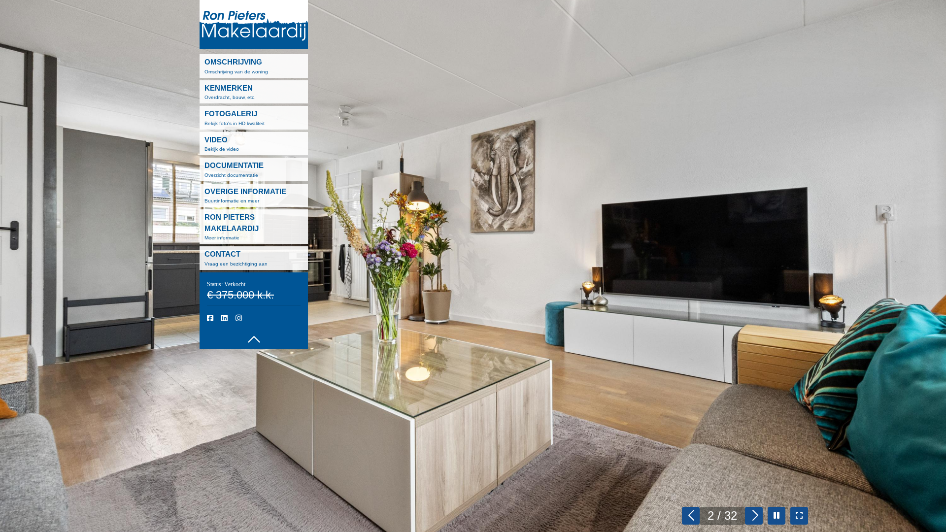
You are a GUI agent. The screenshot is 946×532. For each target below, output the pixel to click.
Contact (236, 258)
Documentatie (234, 169)
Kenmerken (230, 92)
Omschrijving (236, 66)
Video (221, 143)
